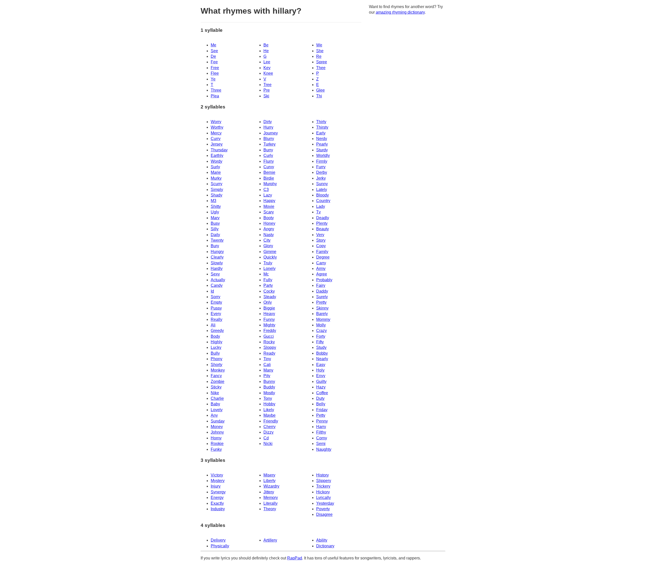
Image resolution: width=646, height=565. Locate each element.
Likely (268, 410)
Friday (322, 410)
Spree (321, 62)
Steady (269, 297)
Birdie (268, 178)
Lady (320, 206)
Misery (269, 475)
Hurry (268, 127)
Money (217, 427)
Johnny (217, 432)
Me (213, 45)
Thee (321, 68)
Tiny (267, 359)
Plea (215, 96)
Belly (320, 404)
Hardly (217, 268)
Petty (320, 415)
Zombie (217, 381)
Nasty (268, 235)
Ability (321, 540)
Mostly (269, 393)
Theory (269, 509)
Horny (216, 438)
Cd (266, 438)
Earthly (217, 155)
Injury (216, 486)
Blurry (268, 138)
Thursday (219, 150)
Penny (322, 421)
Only (267, 302)
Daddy (322, 291)
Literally (270, 503)
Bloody (322, 195)
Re (318, 56)
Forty (320, 336)
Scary (268, 212)
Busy (215, 223)
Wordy (216, 161)
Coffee (322, 393)
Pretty (321, 302)
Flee (215, 73)
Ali (213, 325)
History (322, 475)
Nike (215, 393)
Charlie (217, 398)
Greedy (217, 330)
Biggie (269, 308)
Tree (267, 84)
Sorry (215, 297)
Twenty (217, 240)
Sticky (216, 387)
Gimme (269, 251)
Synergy (218, 492)
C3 (266, 189)
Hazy (321, 387)
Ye (213, 79)
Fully (267, 280)
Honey (269, 223)
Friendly (270, 421)
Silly (215, 229)
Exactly (217, 503)
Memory (270, 497)
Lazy (267, 195)
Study (321, 347)
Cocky (269, 291)
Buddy (269, 387)
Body (215, 336)
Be (265, 45)
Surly (215, 167)
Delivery (218, 540)
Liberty (269, 480)
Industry (218, 509)
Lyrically (323, 497)
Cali (267, 364)
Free (215, 68)
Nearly (322, 359)
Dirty (267, 122)
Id (212, 291)
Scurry (216, 184)
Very (320, 235)
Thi (319, 96)
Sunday (218, 421)
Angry (268, 229)
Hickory (323, 492)
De (213, 56)
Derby (321, 172)
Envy (320, 376)
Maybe (269, 415)
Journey (270, 133)
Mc (266, 274)
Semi (321, 443)
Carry (321, 263)
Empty (216, 302)
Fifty (320, 342)
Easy (320, 364)
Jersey (217, 144)
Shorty (216, 364)
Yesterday (325, 503)
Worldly (323, 155)
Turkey (269, 144)
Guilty (321, 381)
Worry (216, 122)
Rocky (269, 342)
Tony (267, 398)
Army (321, 268)
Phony (216, 359)
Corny (321, 438)
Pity (266, 376)
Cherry (269, 427)
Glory (268, 246)
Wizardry (271, 486)
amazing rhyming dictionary (400, 12)
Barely (322, 314)
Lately (321, 189)
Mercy (216, 133)
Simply (217, 189)
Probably (324, 280)
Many (268, 370)
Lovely (217, 410)
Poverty (323, 509)
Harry (321, 427)
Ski (266, 96)
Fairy (320, 285)
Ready (269, 353)
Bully (215, 353)
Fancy (216, 376)
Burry (268, 150)
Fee (214, 62)
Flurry (268, 161)
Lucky (216, 347)
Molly (321, 325)
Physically (220, 546)
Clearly (217, 257)
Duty (320, 398)
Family (322, 251)
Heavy (269, 314)
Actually (218, 280)
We (319, 45)
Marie (216, 172)
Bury (215, 246)
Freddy (269, 330)
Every (216, 314)
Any (214, 415)
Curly (268, 155)
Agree (321, 274)
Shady (216, 195)
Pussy (216, 308)
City (267, 240)
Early (321, 133)
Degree (323, 257)
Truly (267, 263)
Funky (216, 449)
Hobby (269, 404)
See (214, 51)
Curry (216, 138)
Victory (217, 475)
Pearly (322, 144)
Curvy (268, 167)
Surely (322, 297)
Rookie (217, 443)
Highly (216, 342)
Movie (268, 206)
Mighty (269, 325)
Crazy (321, 330)
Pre (266, 90)
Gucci (268, 336)
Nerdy (321, 138)
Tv (318, 212)
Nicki (268, 443)
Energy (217, 497)
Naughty (323, 449)
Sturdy (322, 150)
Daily (215, 235)
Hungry (217, 251)
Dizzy (268, 432)
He (266, 51)
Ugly (215, 212)
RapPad (294, 558)
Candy (217, 285)
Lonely (269, 268)
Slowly (217, 263)
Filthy (321, 432)
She (320, 51)
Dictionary (325, 546)
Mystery (218, 480)
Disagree (324, 514)
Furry (321, 167)
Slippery (323, 480)
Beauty (322, 229)
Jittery (268, 492)
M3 (213, 201)
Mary (215, 218)
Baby (215, 404)
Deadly (322, 218)
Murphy (270, 184)
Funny (269, 319)
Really (216, 319)
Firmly (321, 161)
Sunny (322, 184)
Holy (320, 370)
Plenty (322, 223)
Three (216, 90)
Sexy (215, 274)
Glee (320, 90)
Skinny (322, 308)
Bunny (269, 381)
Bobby (322, 353)
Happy (269, 201)
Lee (266, 62)
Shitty (216, 206)
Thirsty (322, 127)
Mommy (323, 319)
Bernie (269, 172)
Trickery (323, 486)
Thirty (321, 122)
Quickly (270, 257)
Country (323, 201)
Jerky (321, 178)
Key (267, 68)
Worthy (217, 127)
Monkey (218, 370)
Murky (216, 178)
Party (268, 285)
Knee (268, 73)
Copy (321, 246)
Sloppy (269, 347)
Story (321, 240)
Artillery (270, 540)
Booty (268, 218)
